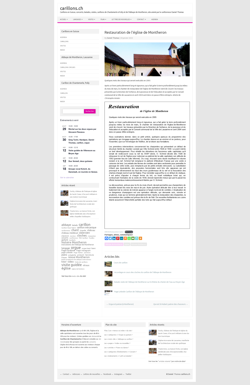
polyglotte (72, 255)
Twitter (128, 374)
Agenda (154, 19)
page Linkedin (67, 253)
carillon (84, 224)
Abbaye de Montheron (114, 244)
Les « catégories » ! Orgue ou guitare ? (118, 335)
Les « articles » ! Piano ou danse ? (116, 347)
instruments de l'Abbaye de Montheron (77, 245)
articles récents (164, 361)
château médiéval (69, 233)
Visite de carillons (81, 262)
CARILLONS (64, 41)
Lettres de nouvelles (121, 19)
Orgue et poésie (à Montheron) (120, 304)
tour (64, 261)
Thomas (177, 374)
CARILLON (64, 93)
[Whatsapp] (129, 238)
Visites (90, 19)
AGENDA (63, 37)
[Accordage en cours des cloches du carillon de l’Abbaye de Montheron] (108, 278)
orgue (76, 247)
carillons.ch (71, 8)
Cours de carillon (120, 263)
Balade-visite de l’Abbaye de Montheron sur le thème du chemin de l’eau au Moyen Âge (149, 282)
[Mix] (125, 238)
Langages (77, 19)
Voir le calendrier (67, 177)
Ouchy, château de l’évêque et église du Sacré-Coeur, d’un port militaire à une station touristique (83, 194)
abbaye (66, 224)
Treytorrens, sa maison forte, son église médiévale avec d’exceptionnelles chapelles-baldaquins (83, 214)
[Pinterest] (117, 238)
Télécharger (129, 232)
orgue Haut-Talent (89, 248)
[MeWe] (121, 238)
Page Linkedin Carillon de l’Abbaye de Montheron (134, 292)
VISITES (63, 46)
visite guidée (71, 265)
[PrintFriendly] (136, 238)
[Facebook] (106, 238)
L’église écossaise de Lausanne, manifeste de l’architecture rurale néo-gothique (84, 204)
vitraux (86, 265)
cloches (82, 235)
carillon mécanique (86, 227)
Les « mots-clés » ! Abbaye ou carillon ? (118, 339)
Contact (140, 19)
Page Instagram (83, 250)
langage (65, 248)
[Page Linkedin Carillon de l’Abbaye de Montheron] (108, 297)
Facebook (107, 374)
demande (95, 336)
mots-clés (76, 276)
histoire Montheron (138, 244)
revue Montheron (79, 257)
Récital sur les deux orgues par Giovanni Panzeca (82, 130)
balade (75, 225)
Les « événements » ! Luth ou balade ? (118, 356)
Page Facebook (68, 250)
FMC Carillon (83, 238)
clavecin (65, 236)
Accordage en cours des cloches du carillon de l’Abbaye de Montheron (142, 272)
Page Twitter (78, 252)
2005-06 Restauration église (114, 232)
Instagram (118, 374)
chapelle (83, 230)
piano (64, 255)
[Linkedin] (114, 238)
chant (75, 230)
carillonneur (65, 230)
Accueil (63, 19)
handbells (72, 240)
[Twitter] (110, 238)
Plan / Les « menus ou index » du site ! (118, 330)
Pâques (64, 257)
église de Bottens (78, 269)
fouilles (91, 238)
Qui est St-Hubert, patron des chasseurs (170, 304)
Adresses (76, 374)
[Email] (133, 238)
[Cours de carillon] (108, 268)
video (71, 261)
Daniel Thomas (113, 38)
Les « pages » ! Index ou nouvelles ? (117, 343)
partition (87, 252)
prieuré (80, 255)
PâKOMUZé (89, 255)
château (91, 230)
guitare (64, 240)
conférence (73, 238)
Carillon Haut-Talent (68, 228)
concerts (64, 238)
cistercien (84, 233)
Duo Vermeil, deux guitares (80, 161)
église (127, 244)
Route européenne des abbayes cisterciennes (76, 259)
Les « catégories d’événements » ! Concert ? (120, 352)
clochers (73, 236)
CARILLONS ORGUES (67, 67)
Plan (103, 19)
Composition (92, 236)
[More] (140, 238)
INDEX (62, 50)
